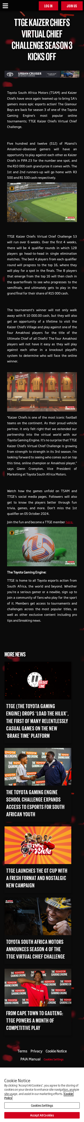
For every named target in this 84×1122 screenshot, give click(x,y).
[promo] (42, 73)
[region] (42, 1095)
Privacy (36, 1050)
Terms (22, 1050)
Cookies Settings (54, 1059)
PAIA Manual (30, 1058)
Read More (15, 665)
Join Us (72, 6)
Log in (48, 6)
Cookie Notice (56, 1050)
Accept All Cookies (42, 1115)
